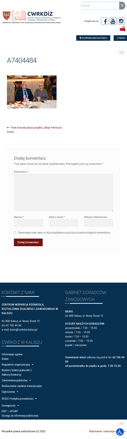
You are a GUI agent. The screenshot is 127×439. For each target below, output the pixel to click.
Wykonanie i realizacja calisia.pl (107, 431)
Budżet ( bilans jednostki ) (17, 370)
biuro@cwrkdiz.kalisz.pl (23, 329)
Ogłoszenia (8, 391)
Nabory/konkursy (11, 374)
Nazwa (19, 217)
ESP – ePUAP (10, 411)
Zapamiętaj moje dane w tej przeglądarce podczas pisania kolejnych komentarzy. (64, 232)
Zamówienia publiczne (15, 380)
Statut (5, 358)
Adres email (57, 217)
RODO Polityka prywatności (17, 398)
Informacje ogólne (12, 354)
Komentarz (21, 171)
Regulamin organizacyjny (16, 364)
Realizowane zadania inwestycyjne (22, 386)
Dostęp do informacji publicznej (20, 415)
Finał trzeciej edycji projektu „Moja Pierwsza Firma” (34, 129)
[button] (93, 38)
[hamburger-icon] (121, 52)
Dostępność (9, 405)
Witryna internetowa (95, 217)
